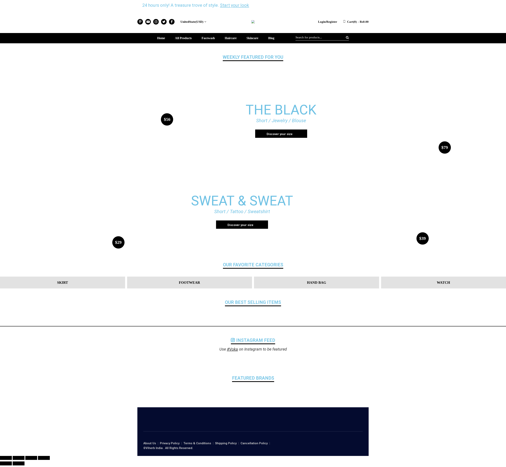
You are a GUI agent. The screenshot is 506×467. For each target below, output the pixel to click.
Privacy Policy (169, 443)
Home (161, 38)
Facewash (208, 38)
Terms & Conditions (197, 443)
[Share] (19, 458)
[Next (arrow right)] (19, 463)
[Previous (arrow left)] (6, 463)
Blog (271, 38)
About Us (149, 443)
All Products (183, 38)
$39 (422, 238)
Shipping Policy (226, 443)
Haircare (231, 38)
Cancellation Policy (254, 443)
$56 (167, 119)
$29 (118, 242)
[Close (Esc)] (6, 458)
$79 (444, 147)
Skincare (252, 38)
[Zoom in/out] (44, 458)
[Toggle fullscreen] (31, 458)
